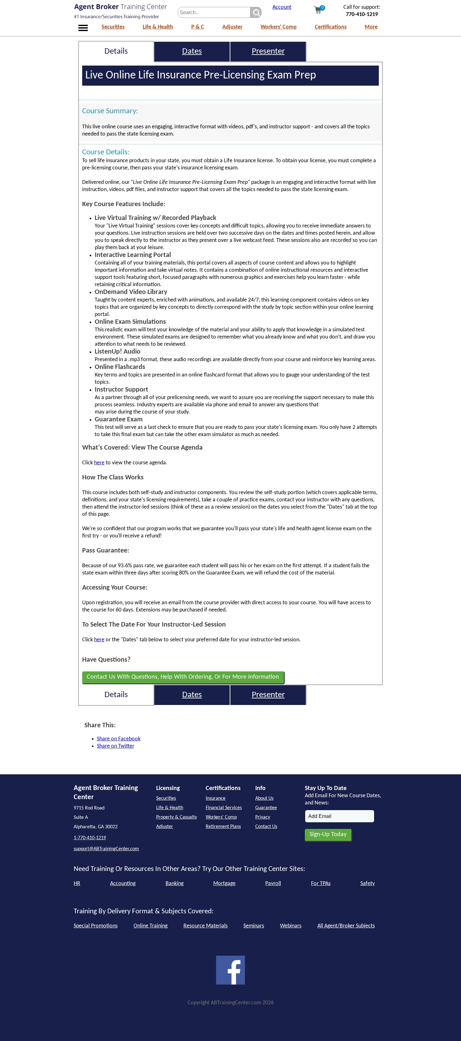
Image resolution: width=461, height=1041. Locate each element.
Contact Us (266, 826)
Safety (367, 884)
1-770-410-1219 (90, 838)
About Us (264, 798)
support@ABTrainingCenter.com (106, 848)
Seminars (253, 926)
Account (282, 7)
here (99, 463)
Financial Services (224, 807)
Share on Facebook (118, 739)
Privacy (262, 817)
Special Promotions (96, 926)
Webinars (290, 926)
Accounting (122, 884)
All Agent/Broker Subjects (346, 926)
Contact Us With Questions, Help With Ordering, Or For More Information (183, 677)
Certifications (331, 27)
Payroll (273, 884)
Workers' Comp (279, 27)
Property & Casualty (176, 817)
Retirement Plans (223, 826)
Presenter (268, 51)
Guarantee (266, 807)
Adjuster (232, 27)
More (371, 27)
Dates (192, 51)
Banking (174, 884)
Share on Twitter (115, 746)
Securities (113, 27)
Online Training (150, 926)
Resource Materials (205, 926)
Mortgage (224, 884)
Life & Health (158, 27)
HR (77, 884)
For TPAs (321, 884)
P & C (197, 27)
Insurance (215, 798)
